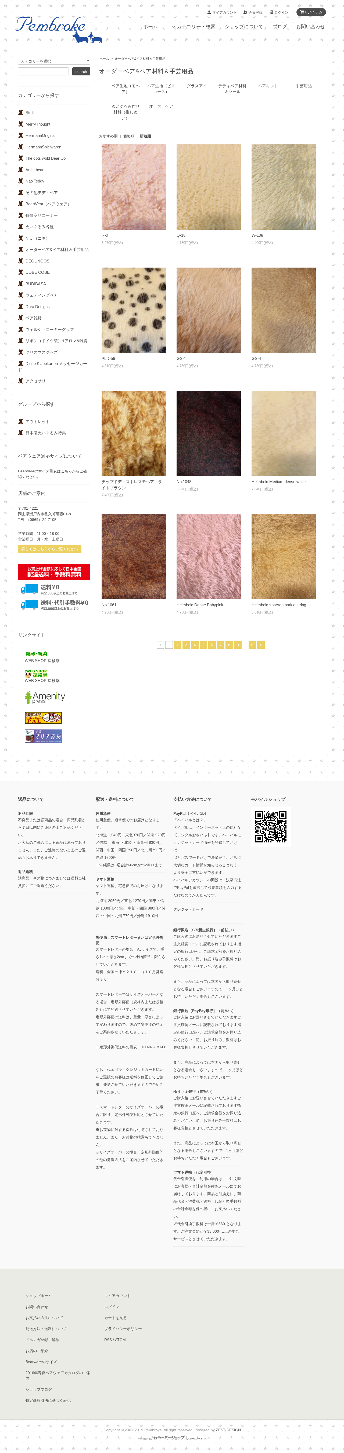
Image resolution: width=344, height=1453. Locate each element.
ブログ (280, 26)
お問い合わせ (310, 26)
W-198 (257, 235)
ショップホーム (39, 1296)
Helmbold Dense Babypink (200, 605)
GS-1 (181, 358)
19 (252, 645)
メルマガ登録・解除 (42, 1340)
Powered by (144, 1438)
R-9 (105, 235)
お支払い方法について (44, 1318)
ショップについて (244, 26)
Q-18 (181, 235)
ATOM (120, 1340)
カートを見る (115, 1318)
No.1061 (109, 605)
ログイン (281, 12)
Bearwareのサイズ (41, 1362)
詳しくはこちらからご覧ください (50, 549)
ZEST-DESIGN (228, 1430)
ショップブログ (39, 1389)
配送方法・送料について (46, 1329)
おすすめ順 (108, 136)
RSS (108, 1340)
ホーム (150, 26)
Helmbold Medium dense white (279, 481)
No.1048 (184, 481)
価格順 (128, 136)
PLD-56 (108, 358)
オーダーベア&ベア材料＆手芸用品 (140, 59)
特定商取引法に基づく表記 (48, 1400)
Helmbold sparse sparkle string (279, 605)
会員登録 (256, 12)
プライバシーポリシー (123, 1329)
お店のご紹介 (37, 1351)
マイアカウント (224, 12)
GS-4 (256, 358)
